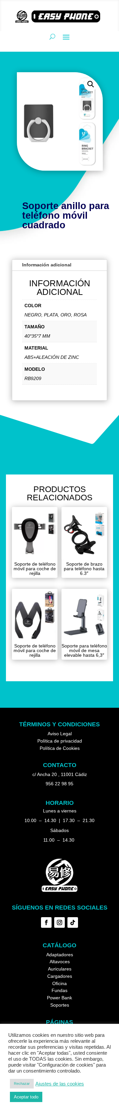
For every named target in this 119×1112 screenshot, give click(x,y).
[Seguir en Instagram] (59, 922)
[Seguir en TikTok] (72, 922)
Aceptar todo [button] (26, 1096)
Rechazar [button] (22, 1083)
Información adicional (46, 264)
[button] (91, 84)
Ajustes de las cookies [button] (59, 1083)
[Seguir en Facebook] (46, 922)
